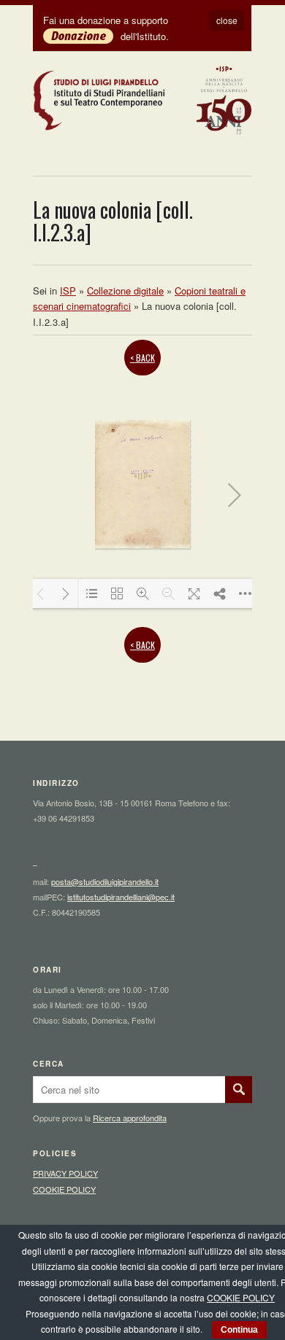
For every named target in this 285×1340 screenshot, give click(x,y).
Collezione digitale (125, 290)
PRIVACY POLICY (65, 1173)
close (227, 20)
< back (142, 357)
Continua (239, 1330)
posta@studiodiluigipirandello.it (105, 881)
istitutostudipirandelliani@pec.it (121, 897)
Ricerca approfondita (130, 1117)
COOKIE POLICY (64, 1189)
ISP (68, 290)
